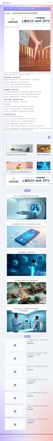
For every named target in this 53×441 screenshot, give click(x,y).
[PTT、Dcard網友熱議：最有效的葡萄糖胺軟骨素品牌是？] (19, 165)
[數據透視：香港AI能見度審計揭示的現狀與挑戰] (15, 371)
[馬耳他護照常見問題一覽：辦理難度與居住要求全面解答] (15, 345)
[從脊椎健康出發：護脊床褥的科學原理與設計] (19, 148)
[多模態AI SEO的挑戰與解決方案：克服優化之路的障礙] (15, 411)
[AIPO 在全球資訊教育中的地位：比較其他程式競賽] (15, 398)
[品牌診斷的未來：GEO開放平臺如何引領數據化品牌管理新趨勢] (15, 424)
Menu (48, 2)
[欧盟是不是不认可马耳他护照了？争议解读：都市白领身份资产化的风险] (15, 358)
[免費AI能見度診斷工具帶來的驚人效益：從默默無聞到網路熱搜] (15, 384)
